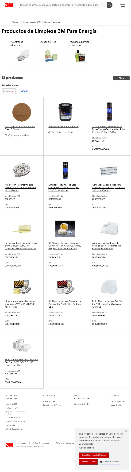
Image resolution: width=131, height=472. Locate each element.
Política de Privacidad (41, 443)
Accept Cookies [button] (88, 462)
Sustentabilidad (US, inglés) (16, 422)
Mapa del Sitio (116, 405)
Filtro (121, 78)
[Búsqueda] (109, 5)
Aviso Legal (21, 443)
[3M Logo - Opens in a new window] (9, 5)
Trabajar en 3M (12, 408)
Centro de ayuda (117, 401)
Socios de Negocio (13, 418)
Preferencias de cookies (65, 443)
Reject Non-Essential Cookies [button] (94, 455)
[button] (109, 461)
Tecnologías (10, 425)
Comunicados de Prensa (52, 405)
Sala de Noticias (49, 401)
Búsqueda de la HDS (81, 404)
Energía (6, 91)
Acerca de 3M (11, 404)
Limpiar (24, 91)
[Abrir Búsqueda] (122, 6)
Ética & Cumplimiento (14, 429)
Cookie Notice (86, 448)
